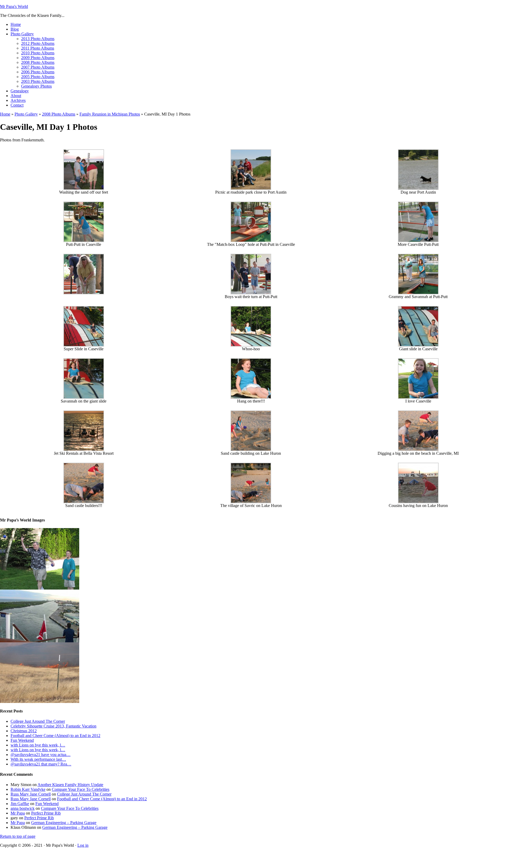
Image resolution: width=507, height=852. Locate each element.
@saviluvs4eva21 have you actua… (41, 754)
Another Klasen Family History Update (70, 784)
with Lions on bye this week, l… (38, 745)
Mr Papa (18, 813)
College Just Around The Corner (38, 721)
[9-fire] (39, 701)
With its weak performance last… (38, 759)
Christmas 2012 (24, 731)
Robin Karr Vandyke (28, 789)
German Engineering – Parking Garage (63, 822)
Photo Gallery (26, 114)
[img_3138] (39, 588)
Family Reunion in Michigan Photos (109, 114)
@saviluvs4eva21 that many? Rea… (41, 764)
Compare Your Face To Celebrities (80, 789)
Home (5, 114)
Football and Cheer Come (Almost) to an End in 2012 (55, 735)
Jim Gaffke (20, 803)
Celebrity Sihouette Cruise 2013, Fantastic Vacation (53, 726)
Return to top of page (17, 836)
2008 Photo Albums (58, 114)
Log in (82, 845)
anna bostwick (23, 808)
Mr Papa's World (14, 6)
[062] (39, 641)
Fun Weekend (22, 740)
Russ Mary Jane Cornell (31, 794)
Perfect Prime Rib (46, 813)
